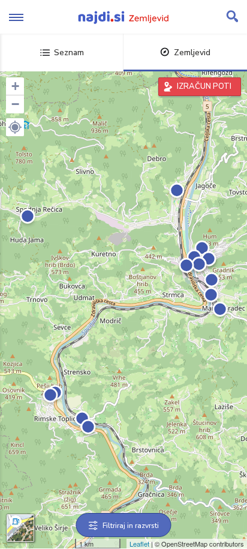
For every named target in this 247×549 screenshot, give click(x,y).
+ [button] (15, 86)
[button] (15, 127)
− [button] (15, 104)
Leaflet (139, 543)
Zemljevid (192, 52)
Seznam (69, 52)
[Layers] (20, 528)
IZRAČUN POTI (204, 86)
